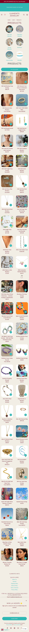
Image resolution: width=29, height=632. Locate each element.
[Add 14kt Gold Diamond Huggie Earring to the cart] (25, 124)
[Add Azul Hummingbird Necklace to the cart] (25, 455)
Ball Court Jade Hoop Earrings (22, 482)
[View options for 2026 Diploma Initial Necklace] (11, 266)
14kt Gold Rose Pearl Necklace (22, 189)
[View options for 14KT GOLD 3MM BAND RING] (25, 104)
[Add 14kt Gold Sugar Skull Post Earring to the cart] (25, 205)
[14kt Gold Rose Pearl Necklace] (22, 181)
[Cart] (27, 14)
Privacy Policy (9, 624)
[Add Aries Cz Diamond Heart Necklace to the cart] (11, 435)
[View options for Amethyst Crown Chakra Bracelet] (11, 354)
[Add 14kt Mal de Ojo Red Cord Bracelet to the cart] (25, 225)
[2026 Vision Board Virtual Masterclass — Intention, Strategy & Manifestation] (7, 286)
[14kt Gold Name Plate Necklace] (7, 181)
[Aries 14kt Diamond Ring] (22, 411)
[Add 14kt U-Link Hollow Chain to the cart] (25, 245)
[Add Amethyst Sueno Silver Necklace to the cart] (25, 374)
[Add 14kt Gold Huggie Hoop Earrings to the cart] (11, 164)
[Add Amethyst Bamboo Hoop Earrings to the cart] (25, 332)
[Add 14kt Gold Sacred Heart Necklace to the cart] (11, 205)
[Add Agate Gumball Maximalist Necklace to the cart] (25, 312)
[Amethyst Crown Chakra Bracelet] (7, 350)
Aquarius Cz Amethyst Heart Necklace (7, 419)
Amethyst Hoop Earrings (22, 358)
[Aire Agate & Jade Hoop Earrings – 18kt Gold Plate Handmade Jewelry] (7, 328)
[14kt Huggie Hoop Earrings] (7, 222)
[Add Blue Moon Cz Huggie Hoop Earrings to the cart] (25, 558)
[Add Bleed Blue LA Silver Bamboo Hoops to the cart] (11, 538)
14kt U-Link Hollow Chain (22, 249)
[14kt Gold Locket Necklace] (22, 161)
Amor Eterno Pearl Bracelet (7, 399)
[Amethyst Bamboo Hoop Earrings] (22, 328)
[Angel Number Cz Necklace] (22, 391)
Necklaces (19, 47)
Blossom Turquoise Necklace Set (7, 563)
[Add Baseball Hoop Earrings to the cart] (25, 497)
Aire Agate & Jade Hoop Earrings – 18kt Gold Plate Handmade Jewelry (7, 338)
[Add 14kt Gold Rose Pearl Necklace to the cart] (25, 185)
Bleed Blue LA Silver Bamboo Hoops (7, 543)
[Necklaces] (19, 42)
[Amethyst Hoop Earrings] (22, 350)
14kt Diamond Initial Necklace (7, 108)
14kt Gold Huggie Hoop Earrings (7, 169)
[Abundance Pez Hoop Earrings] (22, 286)
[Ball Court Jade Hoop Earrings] (22, 474)
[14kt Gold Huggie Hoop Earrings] (7, 161)
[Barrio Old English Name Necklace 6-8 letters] (7, 494)
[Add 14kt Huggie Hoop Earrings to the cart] (11, 225)
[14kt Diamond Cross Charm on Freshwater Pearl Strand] (22, 78)
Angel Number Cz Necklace (22, 399)
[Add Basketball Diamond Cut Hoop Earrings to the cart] (11, 518)
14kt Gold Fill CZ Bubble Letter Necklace (7, 149)
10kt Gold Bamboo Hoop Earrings (7, 86)
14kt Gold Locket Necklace (22, 169)
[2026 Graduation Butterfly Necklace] (22, 262)
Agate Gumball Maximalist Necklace (22, 316)
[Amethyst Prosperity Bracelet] (7, 371)
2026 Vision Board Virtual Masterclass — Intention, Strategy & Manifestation (7, 296)
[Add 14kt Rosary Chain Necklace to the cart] (11, 245)
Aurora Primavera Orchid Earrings (22, 440)
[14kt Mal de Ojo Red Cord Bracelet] (22, 222)
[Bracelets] (19, 55)
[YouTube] (18, 628)
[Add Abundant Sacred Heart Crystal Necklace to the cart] (11, 312)
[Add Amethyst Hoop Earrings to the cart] (25, 354)
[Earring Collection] (9, 42)
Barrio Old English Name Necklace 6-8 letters (7, 502)
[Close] (26, 600)
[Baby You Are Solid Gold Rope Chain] (7, 474)
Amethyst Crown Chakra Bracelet (7, 359)
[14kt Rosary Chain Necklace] (7, 242)
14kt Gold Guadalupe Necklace (22, 149)
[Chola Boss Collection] (19, 29)
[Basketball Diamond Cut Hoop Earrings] (7, 514)
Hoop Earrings (9, 60)
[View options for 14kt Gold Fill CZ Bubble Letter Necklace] (11, 144)
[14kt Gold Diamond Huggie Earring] (22, 120)
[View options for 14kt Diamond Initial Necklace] (11, 104)
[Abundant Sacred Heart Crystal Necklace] (7, 308)
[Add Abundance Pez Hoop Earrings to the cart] (25, 290)
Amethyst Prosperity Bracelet (7, 379)
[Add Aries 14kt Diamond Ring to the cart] (25, 415)
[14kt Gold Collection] (9, 29)
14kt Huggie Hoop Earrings (7, 230)
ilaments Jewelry (14, 15)
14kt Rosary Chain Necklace (7, 250)
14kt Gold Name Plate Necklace (7, 189)
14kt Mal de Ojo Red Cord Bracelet (22, 230)
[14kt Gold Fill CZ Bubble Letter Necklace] (7, 141)
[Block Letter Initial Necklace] (22, 534)
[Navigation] (1, 14)
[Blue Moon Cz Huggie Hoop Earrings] (22, 555)
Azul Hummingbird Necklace (22, 460)
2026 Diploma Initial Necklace (7, 270)
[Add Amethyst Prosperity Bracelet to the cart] (11, 374)
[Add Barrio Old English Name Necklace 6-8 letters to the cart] (11, 497)
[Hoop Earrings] (9, 55)
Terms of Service (17, 624)
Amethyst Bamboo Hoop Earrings (22, 337)
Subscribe (14, 618)
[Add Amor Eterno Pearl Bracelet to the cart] (11, 394)
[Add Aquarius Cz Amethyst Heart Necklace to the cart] (11, 415)
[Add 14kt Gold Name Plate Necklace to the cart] (11, 185)
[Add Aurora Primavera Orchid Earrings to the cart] (25, 435)
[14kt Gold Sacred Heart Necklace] (7, 201)
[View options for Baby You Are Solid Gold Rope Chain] (11, 477)
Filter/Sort (14, 69)
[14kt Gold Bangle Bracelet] (7, 120)
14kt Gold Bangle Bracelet (7, 128)
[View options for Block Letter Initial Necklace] (25, 538)
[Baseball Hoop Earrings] (22, 494)
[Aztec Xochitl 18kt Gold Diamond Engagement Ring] (7, 452)
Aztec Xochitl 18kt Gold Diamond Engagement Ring (7, 461)
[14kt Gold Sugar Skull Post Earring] (22, 201)
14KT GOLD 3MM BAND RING (22, 108)
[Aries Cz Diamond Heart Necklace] (7, 431)
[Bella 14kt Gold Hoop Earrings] (22, 514)
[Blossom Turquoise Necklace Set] (7, 555)
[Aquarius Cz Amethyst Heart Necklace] (7, 411)
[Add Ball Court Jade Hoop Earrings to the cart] (25, 477)
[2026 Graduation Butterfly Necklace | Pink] (21, 277)
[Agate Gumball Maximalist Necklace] (22, 308)
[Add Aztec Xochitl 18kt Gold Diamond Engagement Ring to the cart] (11, 455)
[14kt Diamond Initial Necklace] (7, 100)
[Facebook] (7, 628)
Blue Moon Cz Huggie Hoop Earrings (22, 563)
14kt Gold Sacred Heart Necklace (7, 210)
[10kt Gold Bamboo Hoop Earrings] (7, 78)
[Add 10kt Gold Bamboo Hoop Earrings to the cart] (11, 82)
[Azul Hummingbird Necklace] (22, 452)
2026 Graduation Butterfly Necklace (22, 270)
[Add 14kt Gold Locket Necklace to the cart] (25, 164)
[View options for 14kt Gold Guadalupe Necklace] (25, 144)
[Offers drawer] (5, 14)
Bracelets (20, 60)
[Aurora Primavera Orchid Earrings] (22, 431)
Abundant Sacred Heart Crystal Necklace (7, 316)
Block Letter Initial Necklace (22, 543)
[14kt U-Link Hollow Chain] (22, 242)
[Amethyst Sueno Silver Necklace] (22, 371)
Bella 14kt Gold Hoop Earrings (22, 522)
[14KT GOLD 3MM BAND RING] (22, 100)
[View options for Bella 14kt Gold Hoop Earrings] (25, 518)
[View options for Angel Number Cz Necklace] (25, 394)
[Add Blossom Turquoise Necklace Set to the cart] (11, 558)
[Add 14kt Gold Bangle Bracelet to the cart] (11, 124)
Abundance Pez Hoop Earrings (22, 295)
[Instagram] (11, 628)
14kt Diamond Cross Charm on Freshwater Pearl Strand (22, 87)
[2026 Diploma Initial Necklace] (7, 262)
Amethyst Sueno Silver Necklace (22, 379)
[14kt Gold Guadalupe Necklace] (22, 141)
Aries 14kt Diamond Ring (22, 419)
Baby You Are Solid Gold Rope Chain (7, 482)
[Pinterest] (14, 628)
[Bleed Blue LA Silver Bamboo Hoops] (7, 534)
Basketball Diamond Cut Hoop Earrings (7, 522)
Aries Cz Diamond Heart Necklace (7, 440)
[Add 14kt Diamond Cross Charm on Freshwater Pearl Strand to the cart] (25, 82)
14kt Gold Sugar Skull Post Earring (22, 210)
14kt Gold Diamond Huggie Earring (21, 129)
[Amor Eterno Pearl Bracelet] (7, 391)
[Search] (24, 14)
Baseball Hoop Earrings (22, 501)
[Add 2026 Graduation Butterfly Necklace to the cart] (25, 266)
